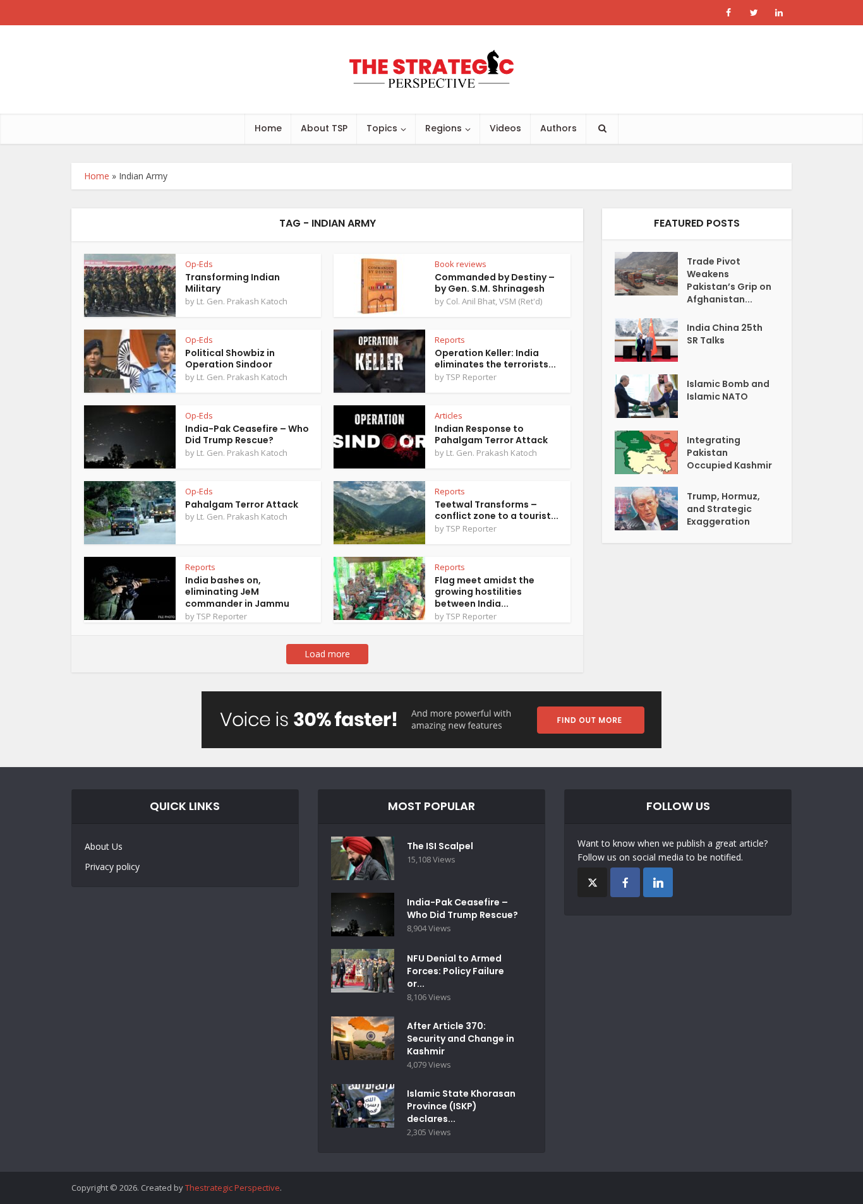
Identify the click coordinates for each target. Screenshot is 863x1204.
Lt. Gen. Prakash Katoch (241, 301)
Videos (505, 128)
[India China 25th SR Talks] (651, 340)
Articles (448, 415)
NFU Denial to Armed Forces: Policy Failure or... (455, 971)
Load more (327, 654)
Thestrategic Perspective (232, 1187)
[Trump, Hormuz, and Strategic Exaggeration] (651, 508)
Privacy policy (112, 867)
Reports (450, 339)
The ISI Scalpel (440, 846)
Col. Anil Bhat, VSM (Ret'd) (494, 301)
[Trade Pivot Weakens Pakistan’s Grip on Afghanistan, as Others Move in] (651, 273)
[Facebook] (625, 882)
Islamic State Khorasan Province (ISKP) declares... (461, 1106)
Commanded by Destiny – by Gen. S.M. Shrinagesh (495, 283)
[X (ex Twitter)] (592, 882)
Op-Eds (199, 264)
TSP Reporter (471, 377)
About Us (104, 846)
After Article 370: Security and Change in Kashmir (460, 1039)
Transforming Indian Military (232, 283)
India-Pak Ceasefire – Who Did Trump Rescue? (247, 434)
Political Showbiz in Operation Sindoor (230, 359)
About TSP (324, 128)
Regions (443, 128)
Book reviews (460, 264)
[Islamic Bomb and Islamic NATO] (651, 396)
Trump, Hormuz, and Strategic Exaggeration (723, 509)
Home (268, 128)
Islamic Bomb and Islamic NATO (728, 390)
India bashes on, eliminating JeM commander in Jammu (237, 592)
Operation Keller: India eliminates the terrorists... (495, 359)
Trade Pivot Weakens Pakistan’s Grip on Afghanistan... (729, 280)
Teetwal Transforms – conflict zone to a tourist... (496, 510)
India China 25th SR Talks (725, 334)
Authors (558, 128)
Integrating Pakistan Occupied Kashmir (729, 453)
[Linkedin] (658, 882)
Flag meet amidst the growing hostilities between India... (484, 592)
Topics (381, 128)
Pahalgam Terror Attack (241, 504)
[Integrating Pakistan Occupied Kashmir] (651, 452)
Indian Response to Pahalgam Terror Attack (491, 434)
